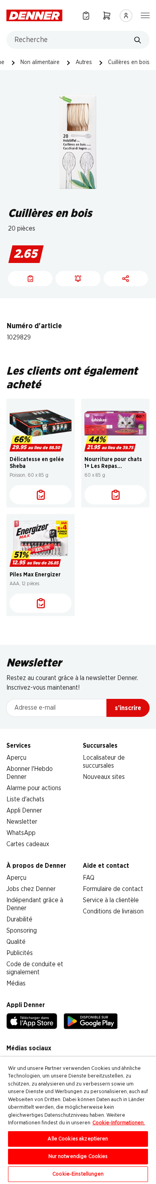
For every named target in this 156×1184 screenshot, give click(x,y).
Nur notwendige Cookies (78, 1156)
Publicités (19, 953)
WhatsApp (21, 833)
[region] (78, 1120)
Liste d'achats (25, 799)
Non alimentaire (40, 62)
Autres (84, 62)
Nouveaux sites (104, 777)
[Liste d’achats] (86, 15)
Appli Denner (24, 810)
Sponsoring (21, 930)
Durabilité (19, 919)
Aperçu (16, 758)
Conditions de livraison (113, 911)
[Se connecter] (126, 15)
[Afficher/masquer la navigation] (145, 14)
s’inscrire (128, 708)
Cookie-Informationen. (118, 1123)
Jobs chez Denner (31, 889)
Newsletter (21, 822)
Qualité (16, 942)
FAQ (88, 878)
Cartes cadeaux (27, 844)
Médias (16, 983)
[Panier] (106, 15)
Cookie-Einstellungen (78, 1174)
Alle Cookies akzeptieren (78, 1139)
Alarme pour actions (33, 788)
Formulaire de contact (113, 889)
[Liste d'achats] (41, 494)
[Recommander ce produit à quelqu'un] (126, 278)
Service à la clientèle (111, 900)
